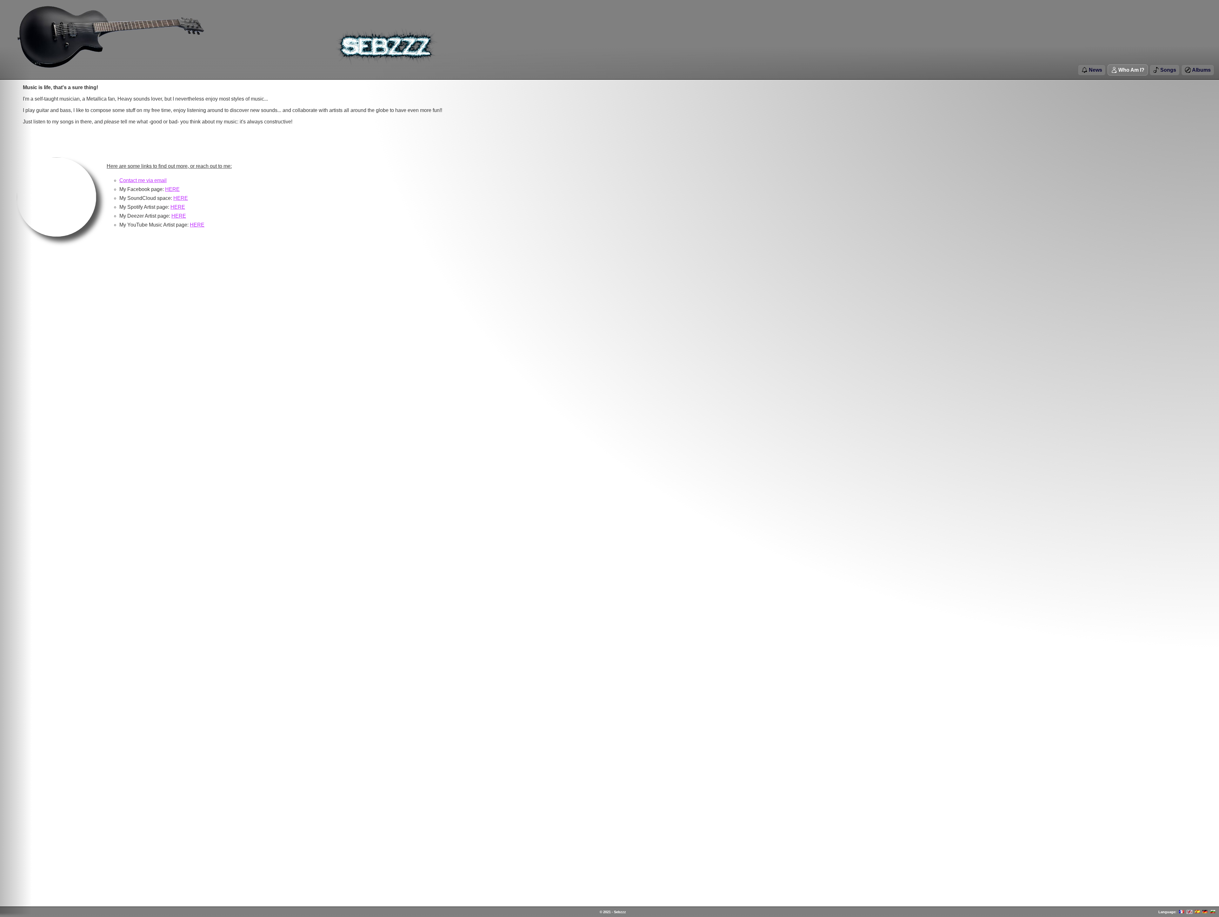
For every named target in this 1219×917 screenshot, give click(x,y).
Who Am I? (1130, 70)
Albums (1201, 70)
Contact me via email (143, 180)
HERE (172, 189)
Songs (1167, 70)
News (1095, 70)
